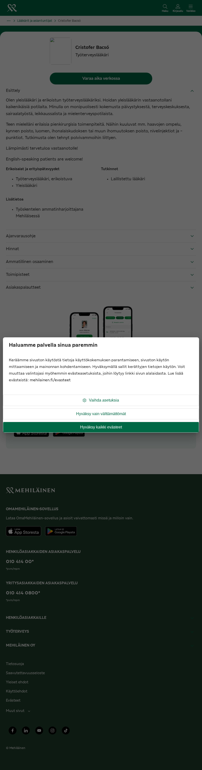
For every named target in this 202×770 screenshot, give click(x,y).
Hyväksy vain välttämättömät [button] (101, 414)
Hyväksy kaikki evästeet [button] (101, 427)
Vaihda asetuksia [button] (104, 400)
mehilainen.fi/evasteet (50, 380)
